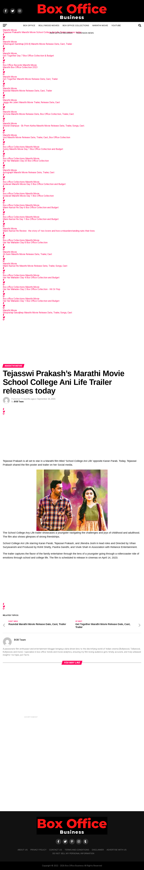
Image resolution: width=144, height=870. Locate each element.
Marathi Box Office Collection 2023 (20, 67)
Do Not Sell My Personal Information (73, 853)
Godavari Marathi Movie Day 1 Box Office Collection (28, 195)
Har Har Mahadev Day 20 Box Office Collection (26, 160)
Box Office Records (61, 33)
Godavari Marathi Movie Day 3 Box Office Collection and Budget (34, 184)
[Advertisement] (72, 341)
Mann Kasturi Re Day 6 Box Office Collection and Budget (31, 207)
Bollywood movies (49, 25)
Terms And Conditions (77, 850)
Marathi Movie (100, 25)
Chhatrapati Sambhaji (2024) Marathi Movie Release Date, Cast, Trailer (37, 44)
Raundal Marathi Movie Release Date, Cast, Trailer (27, 90)
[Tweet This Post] (72, 37)
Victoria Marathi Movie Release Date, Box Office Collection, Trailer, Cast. (38, 114)
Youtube (116, 25)
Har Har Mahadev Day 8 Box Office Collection (25, 242)
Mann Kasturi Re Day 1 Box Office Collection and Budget (31, 219)
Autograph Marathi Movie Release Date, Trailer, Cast (28, 172)
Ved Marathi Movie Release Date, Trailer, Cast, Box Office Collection (36, 137)
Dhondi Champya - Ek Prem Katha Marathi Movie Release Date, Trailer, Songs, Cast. (44, 125)
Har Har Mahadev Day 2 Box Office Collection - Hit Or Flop (31, 289)
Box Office (29, 25)
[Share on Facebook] (72, 46)
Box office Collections (76, 25)
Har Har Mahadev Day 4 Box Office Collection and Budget (31, 277)
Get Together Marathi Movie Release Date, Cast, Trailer (30, 79)
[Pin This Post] (72, 39)
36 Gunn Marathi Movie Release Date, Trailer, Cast (27, 254)
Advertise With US (116, 850)
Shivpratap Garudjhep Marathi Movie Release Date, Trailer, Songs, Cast (37, 312)
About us (23, 850)
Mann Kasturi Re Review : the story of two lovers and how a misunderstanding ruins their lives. (49, 230)
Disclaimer (98, 850)
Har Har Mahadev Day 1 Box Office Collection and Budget (31, 301)
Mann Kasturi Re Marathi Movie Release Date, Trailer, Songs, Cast (35, 266)
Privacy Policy (38, 850)
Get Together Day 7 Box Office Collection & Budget (28, 55)
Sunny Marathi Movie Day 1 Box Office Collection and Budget (33, 149)
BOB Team (19, 401)
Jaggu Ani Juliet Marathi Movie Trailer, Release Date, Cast (31, 102)
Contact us (55, 850)
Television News (85, 33)
